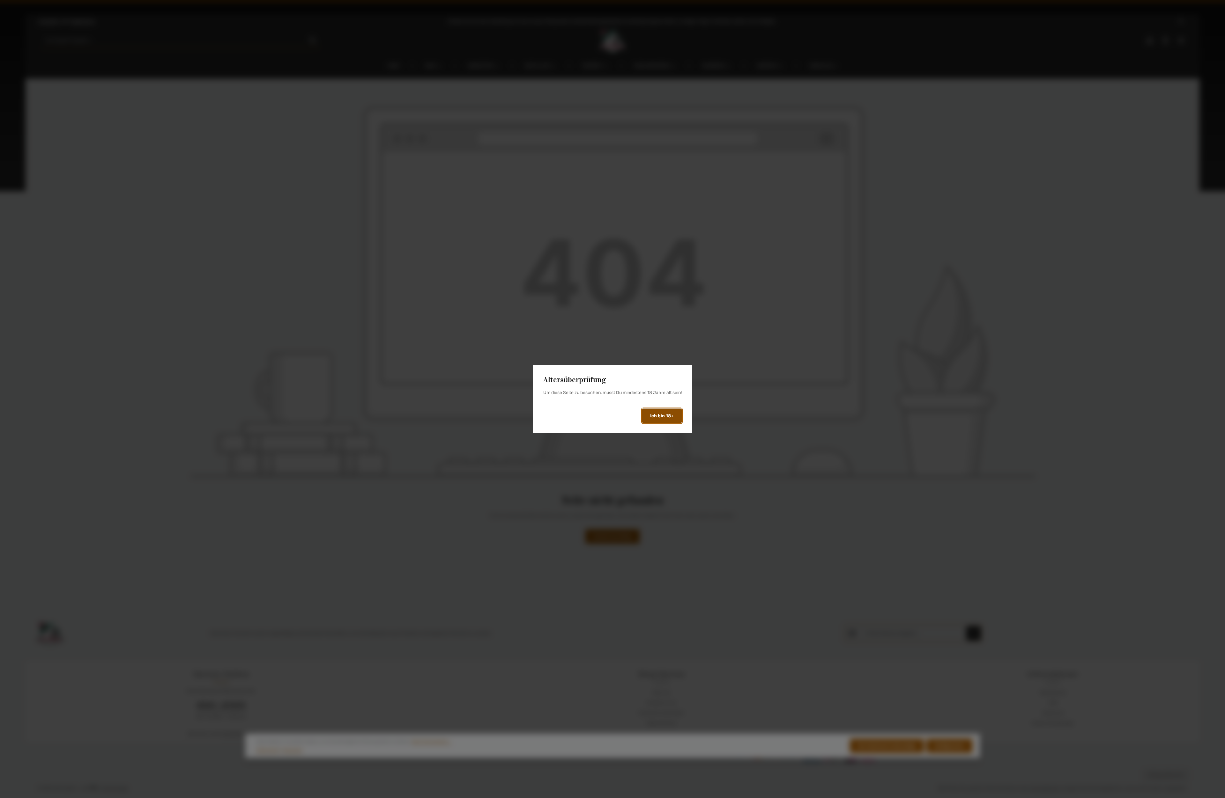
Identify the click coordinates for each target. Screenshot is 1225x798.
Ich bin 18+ (662, 416)
